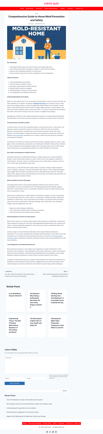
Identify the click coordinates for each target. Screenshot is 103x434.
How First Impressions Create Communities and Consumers (25, 400)
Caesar (31, 23)
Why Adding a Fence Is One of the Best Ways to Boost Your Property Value (29, 404)
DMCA (55, 423)
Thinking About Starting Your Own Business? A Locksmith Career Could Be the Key (57, 298)
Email (29, 378)
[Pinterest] (56, 432)
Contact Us (79, 8)
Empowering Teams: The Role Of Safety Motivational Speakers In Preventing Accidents (15, 325)
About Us (77, 423)
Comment (8, 357)
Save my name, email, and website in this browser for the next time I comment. (58, 376)
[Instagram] (53, 432)
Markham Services (40, 103)
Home (22, 8)
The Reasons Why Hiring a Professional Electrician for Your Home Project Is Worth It (36, 300)
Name (7, 378)
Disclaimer (61, 423)
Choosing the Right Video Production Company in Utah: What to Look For (57, 323)
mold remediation (18, 135)
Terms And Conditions (35, 423)
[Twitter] (50, 432)
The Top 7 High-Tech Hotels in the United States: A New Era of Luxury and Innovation (20, 274)
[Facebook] (47, 432)
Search (65, 391)
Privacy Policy (47, 423)
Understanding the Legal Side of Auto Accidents (21, 408)
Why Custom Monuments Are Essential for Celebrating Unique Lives (55, 274)
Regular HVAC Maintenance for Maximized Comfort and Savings (26, 416)
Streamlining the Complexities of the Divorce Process (23, 412)
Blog (36, 13)
